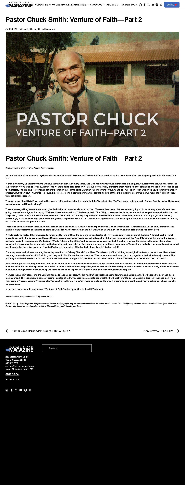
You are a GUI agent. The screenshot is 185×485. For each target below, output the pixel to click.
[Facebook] (144, 4)
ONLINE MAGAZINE (62, 4)
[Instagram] (140, 4)
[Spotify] (156, 4)
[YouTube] (152, 4)
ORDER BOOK (129, 4)
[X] (148, 4)
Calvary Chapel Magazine (42, 28)
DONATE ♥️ (172, 4)
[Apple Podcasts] (161, 4)
